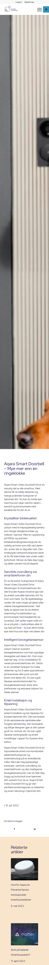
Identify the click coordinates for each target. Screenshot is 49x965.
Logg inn (19, 2)
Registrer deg (29, 2)
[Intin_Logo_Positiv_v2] (11, 9)
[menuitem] (18, 2)
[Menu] (38, 9)
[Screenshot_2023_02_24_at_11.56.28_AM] (24, 869)
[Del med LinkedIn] (34, 829)
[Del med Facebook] (14, 829)
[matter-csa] (24, 934)
